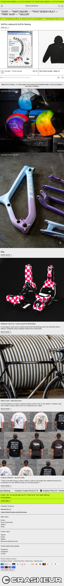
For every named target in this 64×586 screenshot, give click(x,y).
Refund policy (29, 561)
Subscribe (5, 501)
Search (3, 535)
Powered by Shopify (6, 561)
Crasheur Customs (11, 558)
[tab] (1, 77)
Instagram (4, 551)
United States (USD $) (7, 569)
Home (3, 520)
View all (4, 27)
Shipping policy (38, 561)
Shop (2, 526)
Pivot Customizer (7, 522)
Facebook (4, 549)
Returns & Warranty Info (9, 541)
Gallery (3, 524)
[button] (59, 6)
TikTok (3, 554)
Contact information (18, 561)
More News (5, 255)
